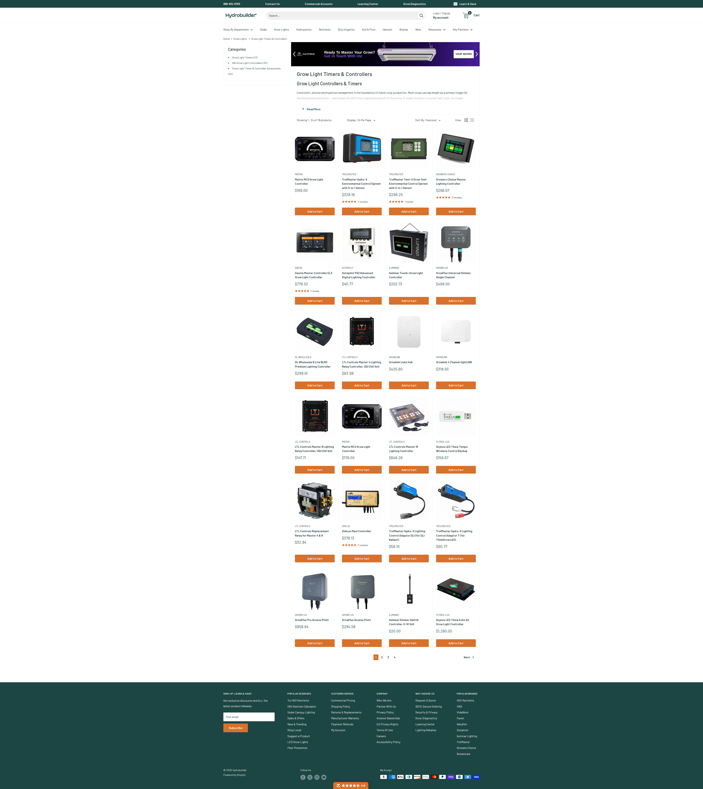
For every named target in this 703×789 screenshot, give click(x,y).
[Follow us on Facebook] (303, 777)
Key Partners (460, 29)
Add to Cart (314, 211)
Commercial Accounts (319, 3)
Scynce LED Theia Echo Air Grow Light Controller (452, 622)
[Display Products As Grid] (466, 120)
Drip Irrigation (346, 29)
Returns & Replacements (346, 712)
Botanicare (463, 753)
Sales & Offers (295, 718)
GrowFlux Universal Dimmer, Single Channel (453, 275)
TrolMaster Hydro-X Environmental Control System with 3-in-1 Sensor (361, 184)
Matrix (299, 174)
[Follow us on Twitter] (310, 777)
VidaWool (462, 712)
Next (467, 657)
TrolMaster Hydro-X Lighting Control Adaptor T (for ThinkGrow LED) (454, 535)
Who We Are (384, 700)
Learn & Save (468, 3)
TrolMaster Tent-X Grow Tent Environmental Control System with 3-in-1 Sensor (408, 184)
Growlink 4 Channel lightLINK (454, 362)
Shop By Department (236, 29)
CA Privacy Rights (387, 724)
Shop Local (294, 730)
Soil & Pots (368, 29)
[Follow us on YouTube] (323, 777)
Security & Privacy (426, 712)
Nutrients (325, 29)
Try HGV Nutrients (298, 700)
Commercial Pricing (343, 700)
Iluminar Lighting (467, 736)
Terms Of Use (385, 730)
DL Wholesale (303, 357)
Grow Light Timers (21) (244, 57)
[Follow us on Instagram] (316, 777)
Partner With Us (386, 706)
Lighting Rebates (425, 730)
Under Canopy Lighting (301, 712)
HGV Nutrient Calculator (301, 706)
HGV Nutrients (465, 700)
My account (441, 17)
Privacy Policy (385, 712)
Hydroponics (304, 29)
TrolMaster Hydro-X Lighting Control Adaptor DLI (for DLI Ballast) (407, 535)
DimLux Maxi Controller (356, 531)
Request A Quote (425, 700)
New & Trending (296, 724)
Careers (381, 736)
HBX (459, 706)
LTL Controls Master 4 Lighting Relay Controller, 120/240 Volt (361, 364)
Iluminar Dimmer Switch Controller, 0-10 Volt (404, 622)
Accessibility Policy (388, 742)
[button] (350, 785)
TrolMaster (349, 174)
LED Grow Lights (297, 742)
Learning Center (368, 3)
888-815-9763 (231, 3)
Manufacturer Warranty (345, 718)
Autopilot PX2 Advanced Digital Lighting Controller (358, 275)
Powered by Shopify (234, 774)
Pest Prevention (297, 747)
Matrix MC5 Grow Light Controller (309, 181)
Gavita (298, 267)
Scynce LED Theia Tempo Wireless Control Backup (452, 449)
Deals (263, 29)
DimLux (346, 526)
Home (226, 38)
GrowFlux (442, 267)
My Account (338, 730)
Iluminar (394, 267)
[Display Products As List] (472, 120)
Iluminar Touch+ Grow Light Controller (406, 275)
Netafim (462, 724)
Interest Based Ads (388, 718)
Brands (403, 29)
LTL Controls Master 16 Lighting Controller (403, 449)
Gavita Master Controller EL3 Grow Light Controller (313, 275)
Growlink (394, 357)
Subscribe (235, 728)
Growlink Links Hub (400, 362)
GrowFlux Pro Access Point (312, 619)
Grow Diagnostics (414, 3)
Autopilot (347, 267)
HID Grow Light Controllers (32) (249, 62)
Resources (434, 29)
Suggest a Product (298, 736)
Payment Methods (342, 724)
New (418, 29)
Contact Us (272, 3)
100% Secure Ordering (428, 706)
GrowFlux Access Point (356, 619)
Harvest (387, 29)
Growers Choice (445, 174)
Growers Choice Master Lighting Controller (451, 181)
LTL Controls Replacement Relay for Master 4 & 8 (312, 533)
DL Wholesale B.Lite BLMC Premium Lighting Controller (313, 364)
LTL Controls (350, 357)
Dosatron (462, 730)
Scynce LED (442, 441)
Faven (460, 718)
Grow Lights (281, 29)
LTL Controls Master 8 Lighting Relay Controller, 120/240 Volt (314, 449)
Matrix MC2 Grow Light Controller (356, 449)
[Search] (421, 15)
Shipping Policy (340, 706)
